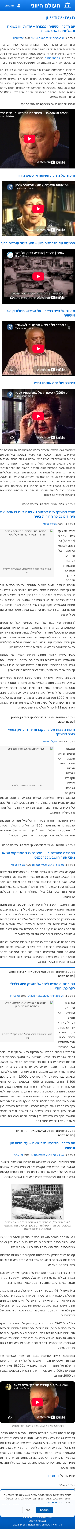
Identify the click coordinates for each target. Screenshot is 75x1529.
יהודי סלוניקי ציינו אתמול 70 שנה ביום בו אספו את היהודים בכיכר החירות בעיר (37, 514)
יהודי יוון (44, 504)
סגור (28, 1510)
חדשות (60, 717)
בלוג (61, 504)
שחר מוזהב (15, 971)
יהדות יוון (53, 1475)
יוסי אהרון (18, 38)
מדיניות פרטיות (55, 1502)
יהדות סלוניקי (38, 717)
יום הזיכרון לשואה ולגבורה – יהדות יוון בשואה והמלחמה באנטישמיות (41, 28)
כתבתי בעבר (52, 58)
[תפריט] (68, 4)
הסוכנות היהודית (36, 1130)
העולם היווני (45, 6)
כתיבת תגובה (30, 504)
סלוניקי (14, 717)
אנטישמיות (39, 971)
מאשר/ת (44, 1510)
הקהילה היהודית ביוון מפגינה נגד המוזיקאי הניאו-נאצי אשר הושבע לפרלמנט (37, 855)
